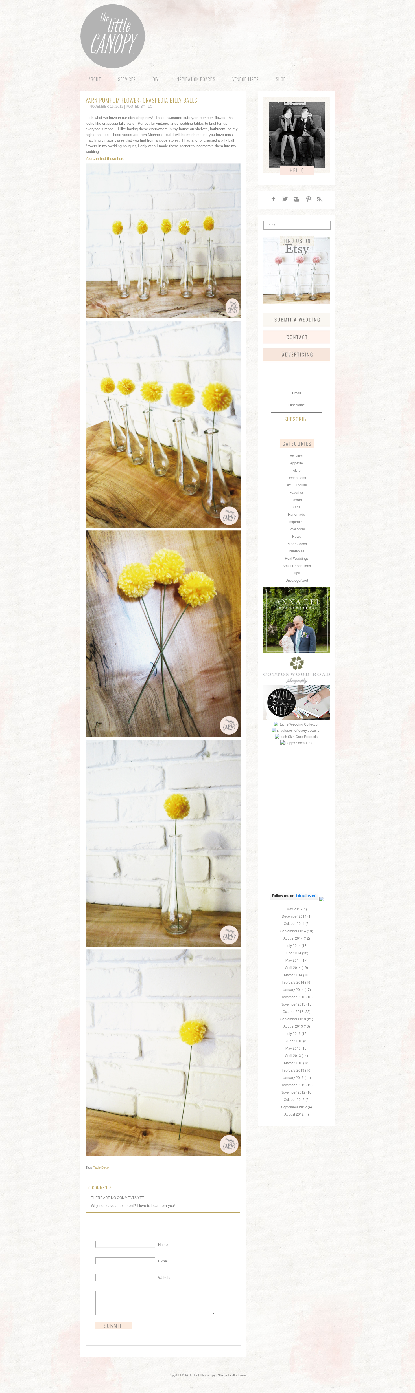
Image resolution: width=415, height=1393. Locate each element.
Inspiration (297, 521)
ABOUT (94, 79)
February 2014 (293, 982)
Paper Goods (297, 543)
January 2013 (293, 1077)
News (296, 536)
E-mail (163, 1261)
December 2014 (294, 916)
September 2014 (293, 930)
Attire (297, 470)
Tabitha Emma (237, 1375)
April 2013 (293, 1055)
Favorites (297, 492)
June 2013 (294, 1040)
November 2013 (293, 1004)
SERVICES (127, 79)
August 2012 (294, 1114)
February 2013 (293, 1070)
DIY (156, 79)
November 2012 (293, 1092)
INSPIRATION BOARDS (195, 79)
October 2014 (294, 923)
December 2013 (293, 996)
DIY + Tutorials (296, 484)
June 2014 (293, 952)
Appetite (296, 462)
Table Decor (101, 1167)
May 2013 (293, 1048)
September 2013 (293, 1018)
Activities (296, 455)
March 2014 (293, 974)
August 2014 (293, 938)
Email (296, 393)
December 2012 (293, 1084)
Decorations (296, 477)
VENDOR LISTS (245, 79)
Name (163, 1244)
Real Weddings (297, 558)
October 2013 (293, 1011)
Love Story (297, 528)
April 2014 (293, 967)
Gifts (296, 506)
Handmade (296, 514)
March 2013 (293, 1062)
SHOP (281, 79)
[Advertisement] (298, 781)
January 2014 (293, 989)
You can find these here (105, 159)
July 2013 (293, 1033)
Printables (296, 550)
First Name (296, 405)
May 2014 (293, 960)
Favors (296, 499)
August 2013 (293, 1026)
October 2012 (294, 1099)
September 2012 (294, 1106)
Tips (296, 572)
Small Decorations (297, 565)
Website (164, 1278)
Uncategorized (296, 580)
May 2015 (294, 908)
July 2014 (293, 945)
